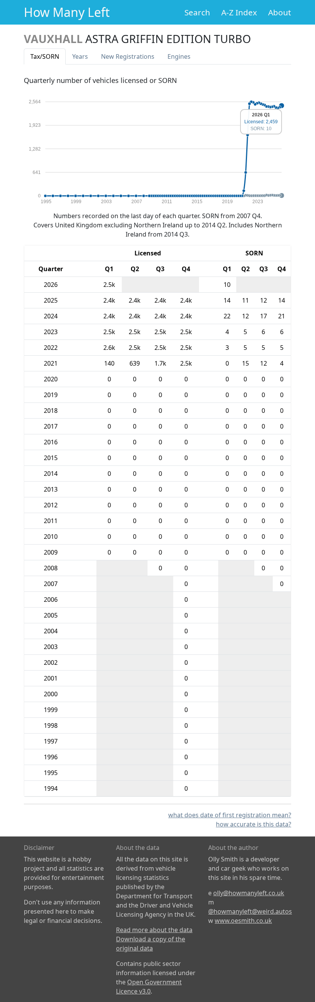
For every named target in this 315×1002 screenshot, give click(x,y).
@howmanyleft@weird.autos (250, 911)
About (279, 12)
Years (80, 56)
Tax (44, 56)
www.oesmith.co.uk (243, 920)
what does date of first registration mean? (229, 815)
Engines (179, 56)
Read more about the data (154, 930)
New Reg (127, 56)
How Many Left (67, 12)
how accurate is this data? (253, 824)
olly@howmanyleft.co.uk (248, 893)
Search (197, 12)
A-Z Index (239, 12)
